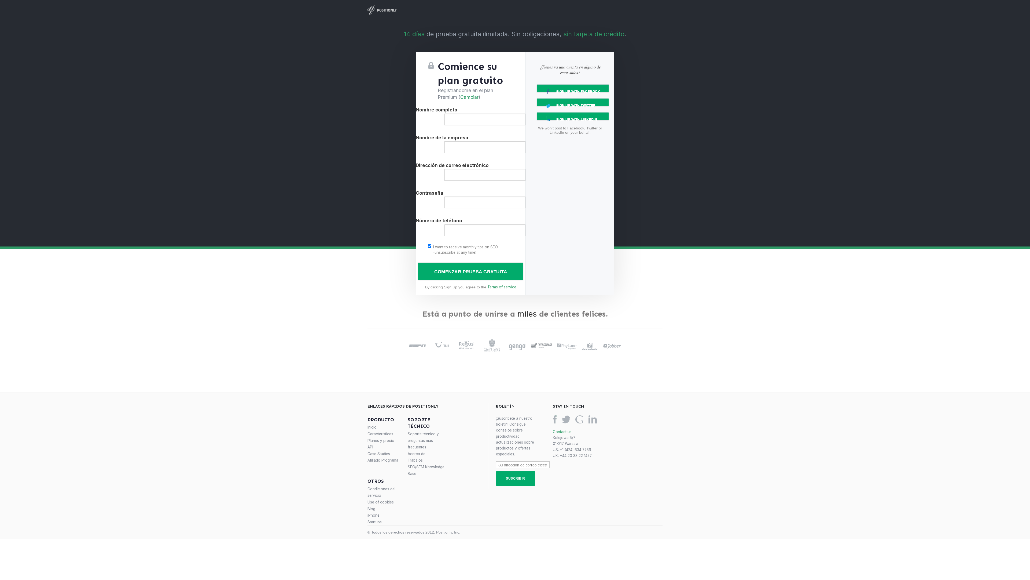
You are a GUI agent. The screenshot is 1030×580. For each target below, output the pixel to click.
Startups (374, 522)
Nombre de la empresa (442, 137)
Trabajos (415, 460)
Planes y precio (380, 440)
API (370, 447)
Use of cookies (380, 502)
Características (380, 434)
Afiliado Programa (382, 460)
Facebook (555, 419)
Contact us (562, 432)
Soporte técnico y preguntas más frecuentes (423, 440)
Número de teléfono (439, 220)
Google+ (579, 419)
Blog (371, 509)
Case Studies (378, 454)
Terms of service (501, 287)
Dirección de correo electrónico (452, 165)
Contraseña (429, 192)
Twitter (566, 419)
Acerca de (416, 454)
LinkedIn (592, 419)
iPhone (373, 515)
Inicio (372, 427)
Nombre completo (436, 109)
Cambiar (469, 97)
